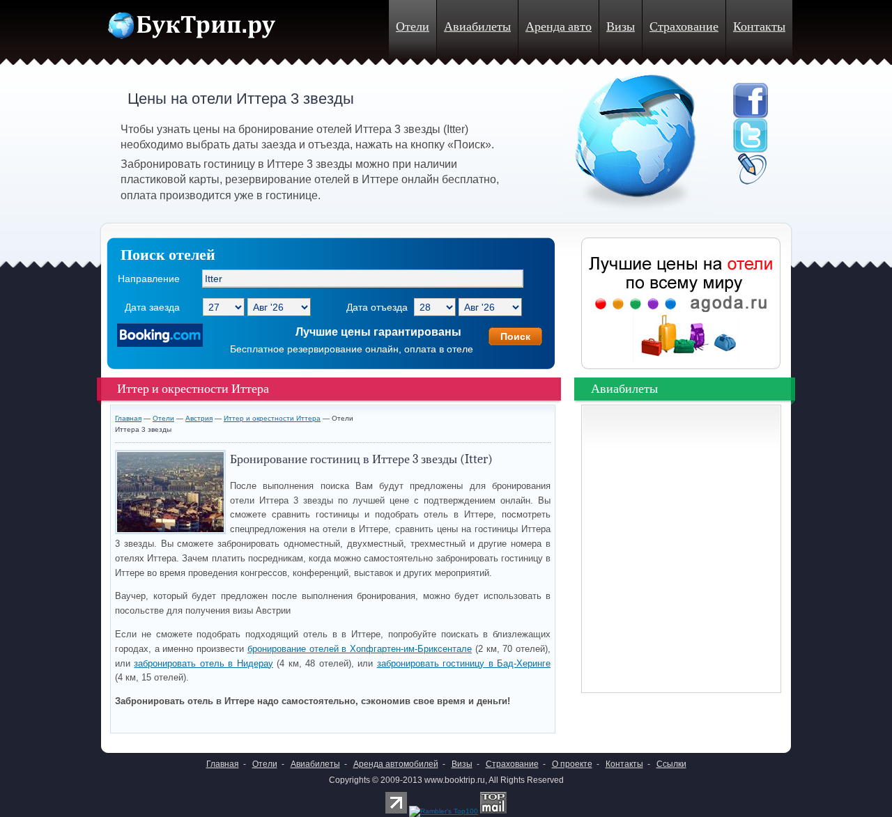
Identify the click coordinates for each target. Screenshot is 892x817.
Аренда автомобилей (395, 764)
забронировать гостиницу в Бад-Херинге (464, 663)
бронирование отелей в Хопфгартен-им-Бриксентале (359, 649)
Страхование (683, 27)
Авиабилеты (477, 27)
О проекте (572, 764)
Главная (128, 418)
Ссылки (671, 764)
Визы (620, 27)
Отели (412, 27)
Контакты (759, 27)
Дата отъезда (377, 307)
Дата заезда (152, 307)
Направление (149, 278)
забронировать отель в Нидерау (203, 663)
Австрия (199, 418)
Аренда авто (558, 27)
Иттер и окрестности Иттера (272, 418)
